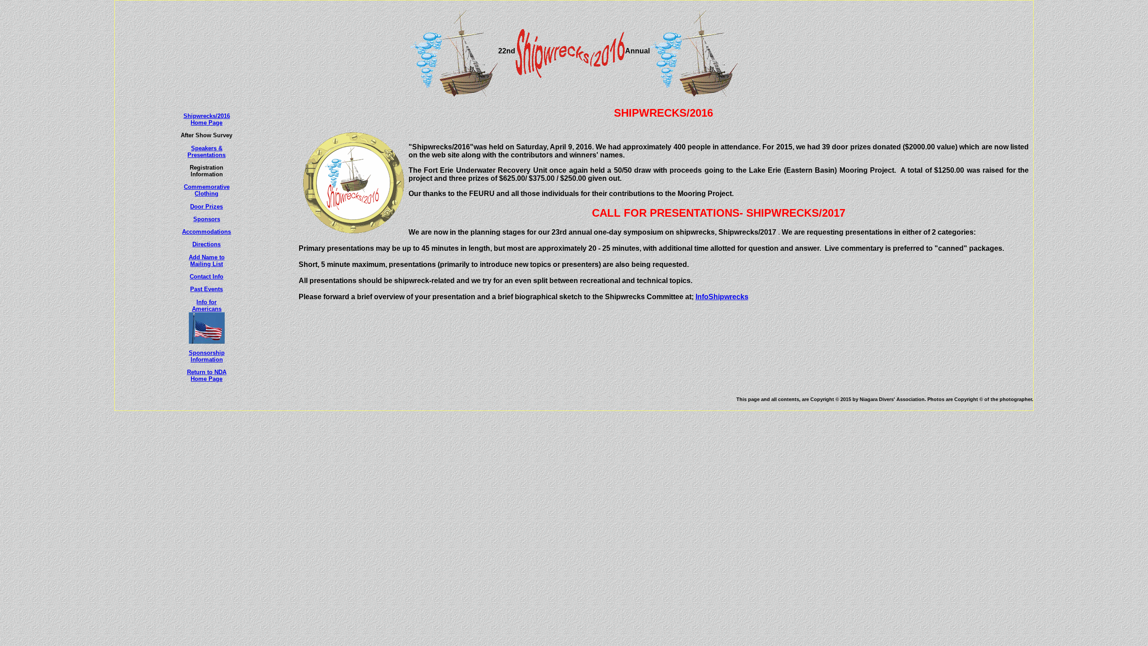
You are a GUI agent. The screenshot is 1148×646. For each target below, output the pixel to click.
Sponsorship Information (207, 356)
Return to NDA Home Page (206, 375)
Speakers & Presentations (206, 151)
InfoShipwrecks (722, 297)
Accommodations (206, 231)
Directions (206, 244)
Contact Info (206, 276)
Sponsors (206, 219)
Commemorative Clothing (207, 190)
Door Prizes (206, 206)
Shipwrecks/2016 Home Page (206, 119)
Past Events (206, 289)
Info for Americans (207, 305)
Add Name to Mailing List (207, 260)
